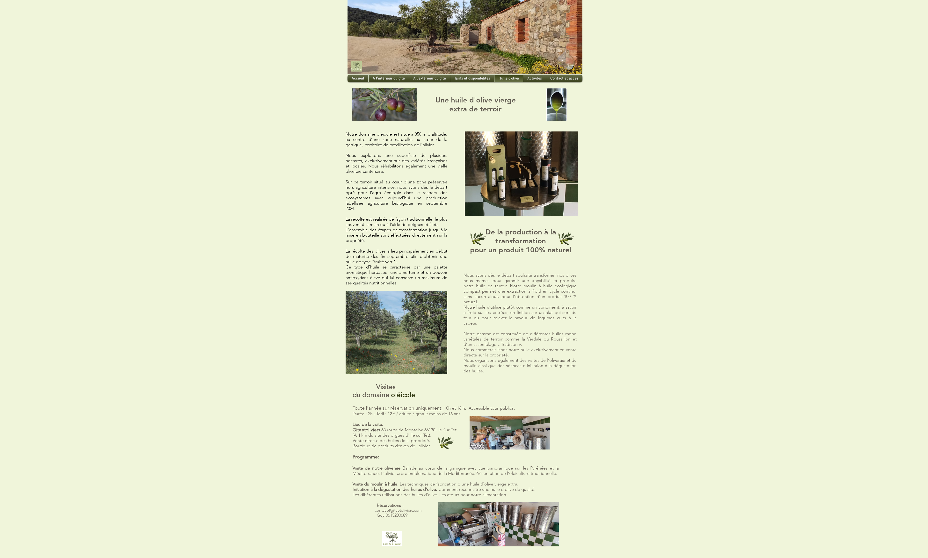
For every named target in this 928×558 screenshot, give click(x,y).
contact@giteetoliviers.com (398, 510)
